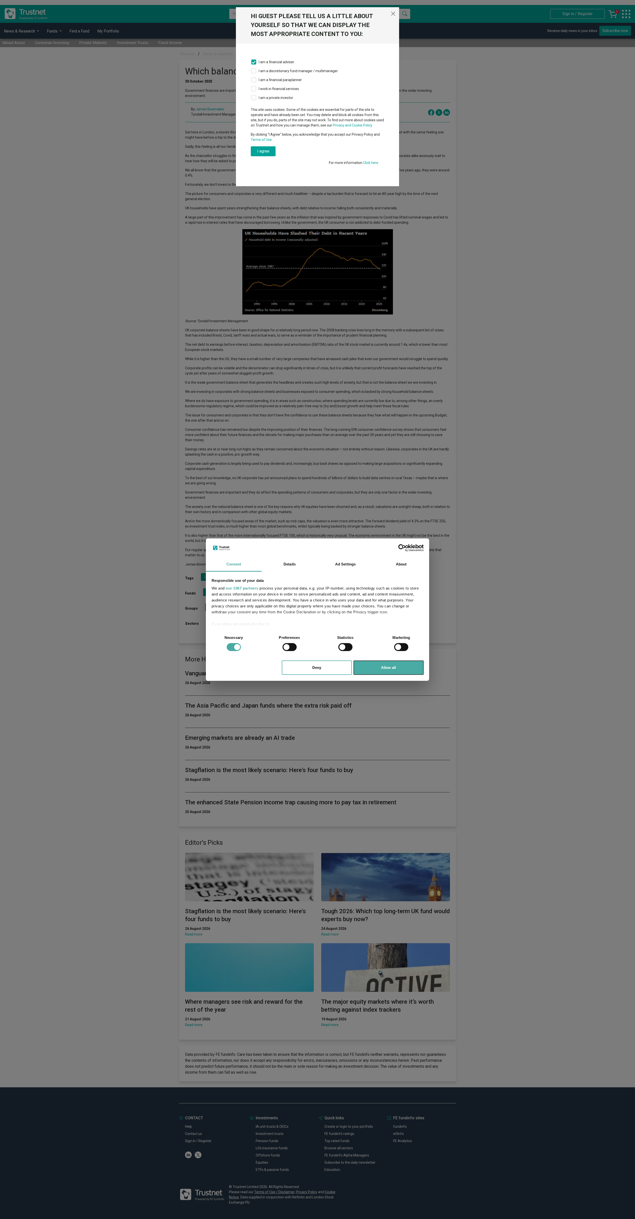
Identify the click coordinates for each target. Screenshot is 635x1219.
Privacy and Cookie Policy (352, 125)
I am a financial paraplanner (280, 80)
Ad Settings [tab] (345, 564)
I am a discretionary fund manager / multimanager (298, 71)
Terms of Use (261, 140)
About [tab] (401, 564)
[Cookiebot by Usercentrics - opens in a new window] (402, 548)
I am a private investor (276, 98)
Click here (370, 163)
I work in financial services (279, 89)
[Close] (393, 14)
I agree (263, 151)
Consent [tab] (233, 564)
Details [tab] (290, 564)
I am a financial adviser (276, 62)
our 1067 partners (242, 588)
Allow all (388, 667)
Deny (316, 667)
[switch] (290, 647)
